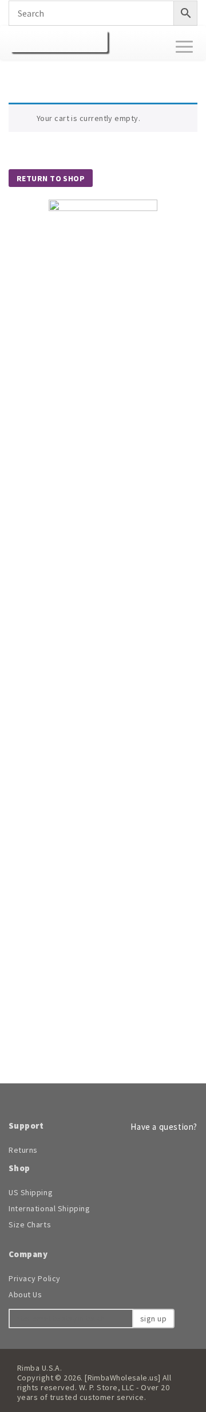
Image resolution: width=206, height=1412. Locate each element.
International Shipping (49, 1208)
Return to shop (51, 178)
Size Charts (30, 1224)
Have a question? (163, 1126)
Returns (23, 1150)
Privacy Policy (35, 1278)
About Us (25, 1294)
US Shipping (31, 1192)
